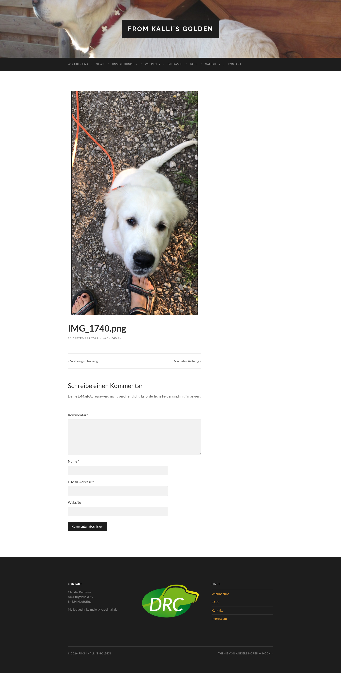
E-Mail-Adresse (81, 482)
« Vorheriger (83, 361)
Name (73, 461)
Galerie (211, 64)
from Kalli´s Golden (170, 28)
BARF (193, 64)
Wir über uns (78, 64)
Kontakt (235, 64)
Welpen (151, 64)
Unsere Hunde (123, 64)
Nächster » (187, 361)
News (100, 64)
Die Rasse (175, 64)
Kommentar (78, 415)
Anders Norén (247, 653)
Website (74, 502)
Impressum (219, 618)
